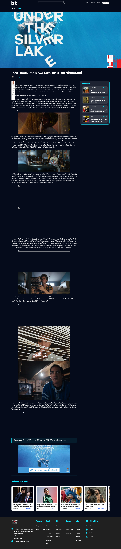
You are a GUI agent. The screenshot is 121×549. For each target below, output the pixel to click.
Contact (106, 3)
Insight (58, 533)
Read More (102, 87)
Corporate (59, 526)
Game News (69, 529)
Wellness (78, 540)
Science (48, 540)
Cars (47, 526)
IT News (48, 533)
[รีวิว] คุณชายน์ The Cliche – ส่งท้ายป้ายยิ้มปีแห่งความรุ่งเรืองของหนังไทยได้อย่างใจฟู (22, 506)
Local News (49, 536)
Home (87, 3)
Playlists (38, 526)
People (78, 533)
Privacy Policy (107, 546)
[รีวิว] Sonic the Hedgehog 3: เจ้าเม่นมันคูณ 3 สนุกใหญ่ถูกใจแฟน (71, 505)
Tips (47, 544)
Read (99, 3)
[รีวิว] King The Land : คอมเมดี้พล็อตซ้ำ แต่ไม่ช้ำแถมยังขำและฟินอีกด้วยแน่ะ (98, 111)
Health (78, 529)
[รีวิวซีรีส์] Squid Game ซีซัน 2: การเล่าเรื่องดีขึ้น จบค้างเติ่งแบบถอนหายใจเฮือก (47, 506)
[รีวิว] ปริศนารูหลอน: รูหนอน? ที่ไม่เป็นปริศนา (98, 101)
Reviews (68, 533)
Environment (79, 526)
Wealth (58, 536)
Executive (59, 529)
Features (48, 529)
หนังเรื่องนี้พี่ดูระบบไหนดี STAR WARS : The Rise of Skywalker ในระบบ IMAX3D (98, 121)
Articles (68, 526)
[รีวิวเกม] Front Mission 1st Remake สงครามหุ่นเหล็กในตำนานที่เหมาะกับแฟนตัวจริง (97, 92)
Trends (78, 536)
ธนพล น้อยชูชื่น (18, 77)
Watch (93, 3)
